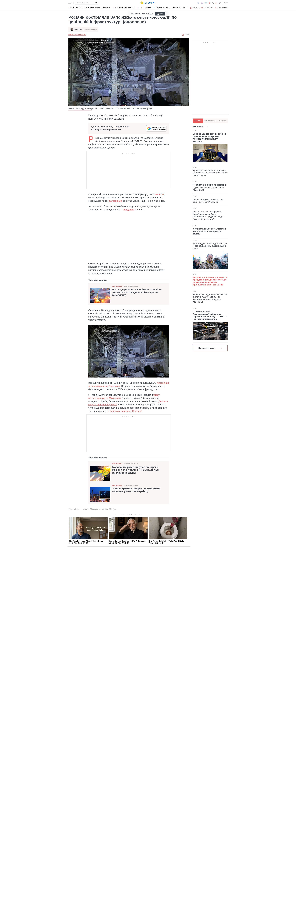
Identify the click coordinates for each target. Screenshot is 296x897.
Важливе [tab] (222, 121)
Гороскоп (208, 8)
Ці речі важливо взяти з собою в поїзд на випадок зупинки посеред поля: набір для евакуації (210, 138)
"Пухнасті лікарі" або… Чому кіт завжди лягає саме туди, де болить (209, 231)
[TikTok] (220, 3)
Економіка (222, 8)
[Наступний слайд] (229, 8)
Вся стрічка (198, 127)
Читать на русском (77, 35)
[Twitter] (212, 2)
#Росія (86, 509)
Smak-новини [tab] (210, 121)
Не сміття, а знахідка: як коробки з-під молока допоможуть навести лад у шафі (210, 187)
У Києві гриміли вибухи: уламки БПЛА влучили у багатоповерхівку (136, 490)
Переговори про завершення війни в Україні (90, 8)
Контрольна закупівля (125, 8)
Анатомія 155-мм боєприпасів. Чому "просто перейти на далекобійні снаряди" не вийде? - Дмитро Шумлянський (209, 215)
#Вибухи (112, 509)
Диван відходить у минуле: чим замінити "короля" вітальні (208, 200)
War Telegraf (117, 286)
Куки (150, 14)
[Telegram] (206, 3)
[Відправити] (96, 3)
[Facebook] (198, 3)
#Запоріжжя (95, 509)
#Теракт (78, 509)
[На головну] (148, 3)
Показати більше (206, 348)
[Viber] (202, 3)
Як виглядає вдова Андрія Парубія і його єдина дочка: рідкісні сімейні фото (210, 246)
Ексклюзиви (145, 8)
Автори (196, 8)
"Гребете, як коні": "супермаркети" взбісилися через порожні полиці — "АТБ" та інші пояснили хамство (210, 315)
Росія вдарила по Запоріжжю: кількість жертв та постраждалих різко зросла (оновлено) (137, 292)
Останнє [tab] (197, 121)
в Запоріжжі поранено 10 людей (125, 411)
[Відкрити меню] (70, 3)
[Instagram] (216, 3)
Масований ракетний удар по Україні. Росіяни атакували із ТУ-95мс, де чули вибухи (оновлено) (136, 470)
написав (159, 194)
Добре (160, 14)
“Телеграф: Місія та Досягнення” (170, 8)
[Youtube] (209, 3)
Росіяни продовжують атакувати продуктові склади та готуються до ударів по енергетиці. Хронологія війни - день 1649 (210, 281)
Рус (226, 3)
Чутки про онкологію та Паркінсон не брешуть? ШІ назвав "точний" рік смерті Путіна (210, 172)
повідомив (128, 209)
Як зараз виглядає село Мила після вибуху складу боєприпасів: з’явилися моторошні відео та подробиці (210, 298)
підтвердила (115, 201)
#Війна (105, 509)
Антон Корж (78, 29)
